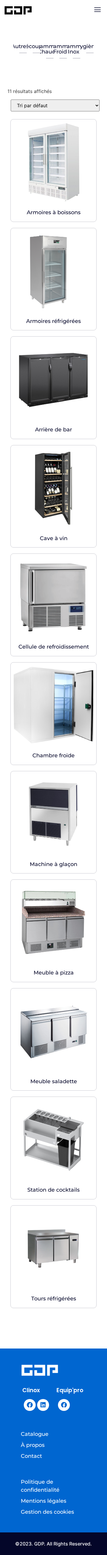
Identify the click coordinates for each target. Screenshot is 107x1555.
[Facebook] (30, 1405)
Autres (20, 46)
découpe (33, 46)
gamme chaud (47, 49)
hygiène (86, 46)
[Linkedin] (43, 1405)
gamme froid (60, 49)
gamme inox (73, 49)
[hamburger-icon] (97, 10)
